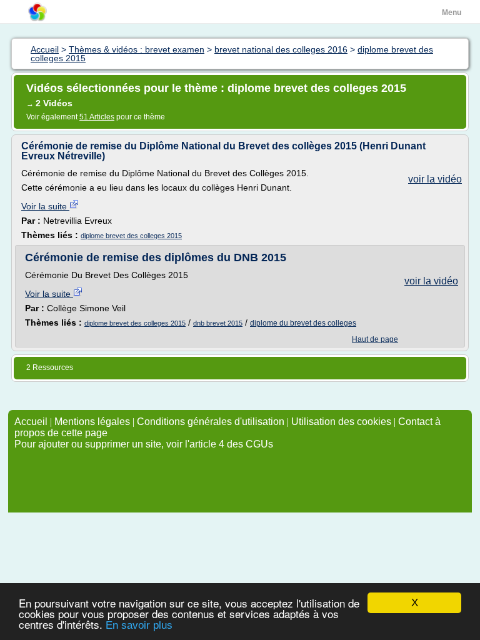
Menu (451, 12)
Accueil (31, 421)
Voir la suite (45, 206)
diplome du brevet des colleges (303, 323)
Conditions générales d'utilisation (210, 421)
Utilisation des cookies (341, 421)
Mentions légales (92, 421)
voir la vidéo (435, 179)
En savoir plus (139, 625)
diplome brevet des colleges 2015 (131, 235)
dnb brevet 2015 (217, 323)
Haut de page (375, 339)
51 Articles (96, 116)
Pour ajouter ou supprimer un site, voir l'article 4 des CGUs (143, 444)
